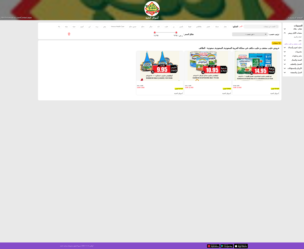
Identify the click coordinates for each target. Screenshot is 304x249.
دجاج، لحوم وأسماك (295, 47)
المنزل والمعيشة (296, 72)
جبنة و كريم (298, 37)
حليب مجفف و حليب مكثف (293, 44)
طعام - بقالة (297, 29)
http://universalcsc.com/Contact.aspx (16, 18)
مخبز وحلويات (297, 56)
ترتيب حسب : (273, 34)
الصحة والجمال (297, 60)
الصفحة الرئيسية (296, 18)
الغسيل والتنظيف (296, 64)
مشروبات (298, 52)
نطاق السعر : (188, 34)
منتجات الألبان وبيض (295, 33)
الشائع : (235, 27)
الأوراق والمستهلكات (295, 68)
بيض (300, 40)
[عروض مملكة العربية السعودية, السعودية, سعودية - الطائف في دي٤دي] (69, 34)
